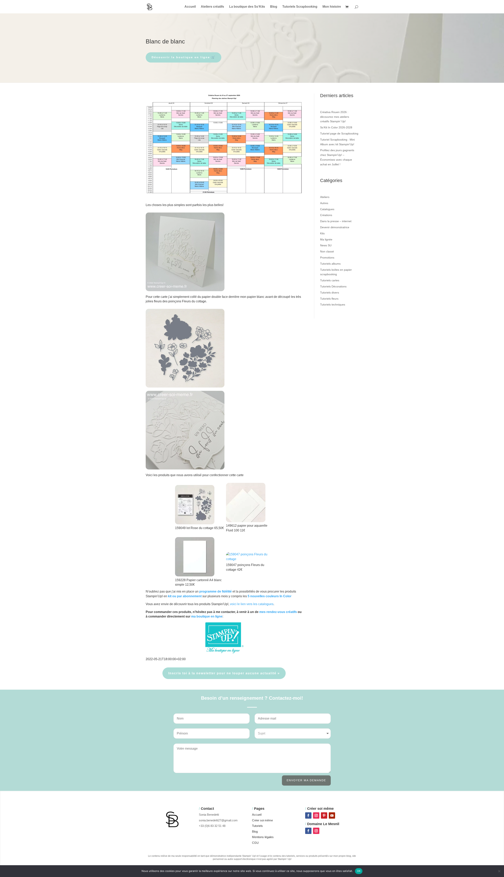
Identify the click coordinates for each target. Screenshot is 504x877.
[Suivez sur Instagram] (316, 815)
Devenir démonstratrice (334, 227)
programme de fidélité (215, 591)
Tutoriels (257, 825)
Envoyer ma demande (306, 780)
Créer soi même (262, 820)
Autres (324, 203)
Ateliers (324, 197)
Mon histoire (331, 6)
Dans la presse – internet (335, 221)
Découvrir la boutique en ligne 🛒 (183, 57)
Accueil (190, 6)
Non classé (327, 251)
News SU (326, 245)
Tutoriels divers (329, 292)
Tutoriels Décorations (333, 286)
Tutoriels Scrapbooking (299, 6)
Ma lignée (326, 239)
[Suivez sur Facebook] (308, 815)
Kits (322, 233)
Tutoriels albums (330, 263)
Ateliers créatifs (212, 6)
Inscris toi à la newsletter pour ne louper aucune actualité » (224, 673)
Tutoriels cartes (329, 280)
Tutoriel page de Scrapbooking (339, 133)
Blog (273, 6)
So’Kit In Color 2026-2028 (336, 127)
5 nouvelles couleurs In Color (269, 596)
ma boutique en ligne (206, 616)
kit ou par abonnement (185, 596)
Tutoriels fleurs (329, 298)
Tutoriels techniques (332, 304)
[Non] (499, 871)
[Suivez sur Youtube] (332, 815)
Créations (326, 215)
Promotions (327, 257)
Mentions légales (263, 837)
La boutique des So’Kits (247, 6)
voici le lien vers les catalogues (251, 604)
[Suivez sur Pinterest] (324, 815)
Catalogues (327, 209)
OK (359, 870)
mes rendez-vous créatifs (278, 612)
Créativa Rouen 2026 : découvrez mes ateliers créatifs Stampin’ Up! (334, 116)
